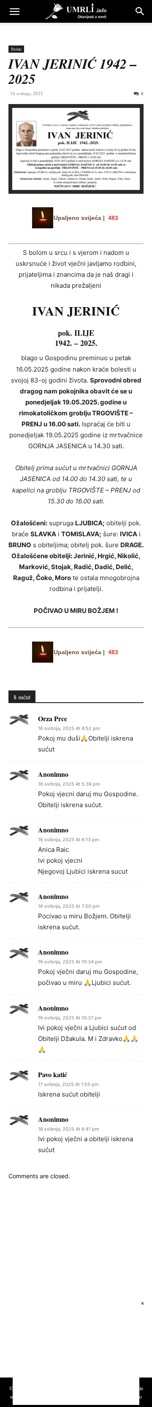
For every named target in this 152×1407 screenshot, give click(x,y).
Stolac (16, 49)
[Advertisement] (71, 1287)
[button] (14, 11)
